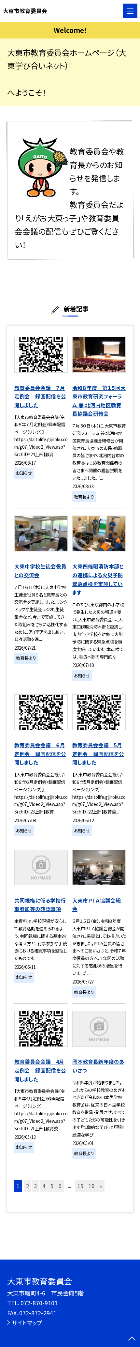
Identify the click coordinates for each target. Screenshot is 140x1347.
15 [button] (80, 1186)
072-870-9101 (39, 1302)
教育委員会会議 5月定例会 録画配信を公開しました (98, 753)
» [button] (101, 1186)
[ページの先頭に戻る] (132, 1339)
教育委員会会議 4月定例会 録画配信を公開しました (40, 1070)
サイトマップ (27, 1322)
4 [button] (43, 1186)
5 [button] (51, 1186)
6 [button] (60, 1186)
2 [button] (27, 1186)
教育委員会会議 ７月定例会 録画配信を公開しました (40, 396)
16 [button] (91, 1186)
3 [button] (35, 1186)
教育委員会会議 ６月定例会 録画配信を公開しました (40, 753)
